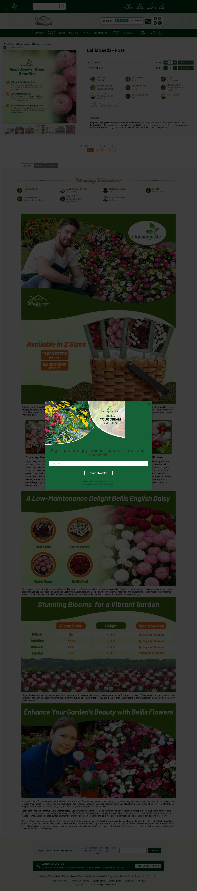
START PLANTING (98, 473)
